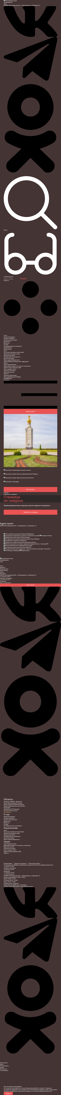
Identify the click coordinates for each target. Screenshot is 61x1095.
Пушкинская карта (9, 835)
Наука (2, 572)
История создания (9, 818)
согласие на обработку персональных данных (17, 1091)
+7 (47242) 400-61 (9, 874)
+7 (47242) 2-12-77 (5, 579)
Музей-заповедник (9, 816)
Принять (8, 1093)
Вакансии (6, 822)
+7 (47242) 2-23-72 (9, 872)
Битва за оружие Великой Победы (14, 804)
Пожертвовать (8, 863)
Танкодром (7, 807)
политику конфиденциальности (42, 1091)
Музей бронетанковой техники (13, 803)
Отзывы (6, 824)
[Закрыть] (1, 1084)
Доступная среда (9, 838)
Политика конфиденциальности (43, 865)
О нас (1, 566)
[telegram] (30, 59)
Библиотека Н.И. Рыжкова (11, 809)
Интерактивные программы (12, 836)
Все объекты (30, 489)
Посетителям (4, 570)
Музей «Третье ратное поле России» (14, 806)
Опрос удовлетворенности (12, 839)
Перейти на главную (31, 512)
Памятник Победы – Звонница (13, 801)
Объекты (2, 567)
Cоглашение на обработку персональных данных (19, 865)
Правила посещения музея (12, 833)
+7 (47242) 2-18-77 (5, 576)
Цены (5, 830)
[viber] (30, 128)
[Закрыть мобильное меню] (1, 563)
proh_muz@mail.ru (5, 582)
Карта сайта (7, 885)
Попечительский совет (10, 819)
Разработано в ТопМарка (19, 885)
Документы (7, 821)
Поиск (23, 278)
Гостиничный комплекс (10, 810)
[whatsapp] (30, 21)
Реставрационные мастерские (13, 826)
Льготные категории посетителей (14, 831)
